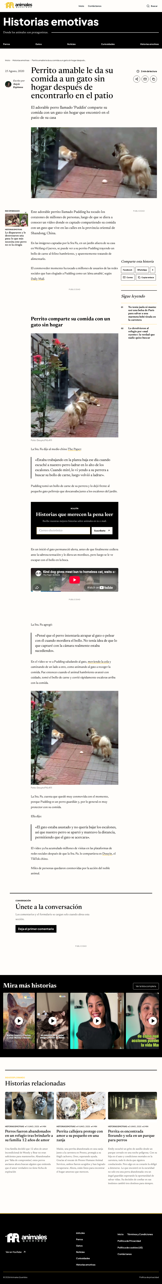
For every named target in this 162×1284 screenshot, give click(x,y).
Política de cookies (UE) (130, 1247)
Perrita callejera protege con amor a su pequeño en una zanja (79, 1136)
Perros (6, 44)
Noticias (71, 44)
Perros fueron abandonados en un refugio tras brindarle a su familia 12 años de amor (29, 1136)
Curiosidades (108, 44)
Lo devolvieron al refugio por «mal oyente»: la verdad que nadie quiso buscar (141, 333)
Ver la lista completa (146, 986)
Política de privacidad (149, 1277)
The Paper (74, 449)
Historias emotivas (51, 21)
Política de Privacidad (129, 1240)
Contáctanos (94, 6)
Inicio (81, 6)
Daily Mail (37, 279)
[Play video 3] (97, 1021)
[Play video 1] (19, 1021)
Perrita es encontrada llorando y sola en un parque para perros (131, 1136)
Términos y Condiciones (140, 1234)
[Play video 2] (52, 1021)
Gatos (38, 44)
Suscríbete (102, 530)
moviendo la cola (98, 661)
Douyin (107, 853)
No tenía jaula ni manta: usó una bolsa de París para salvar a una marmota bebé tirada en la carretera (142, 313)
